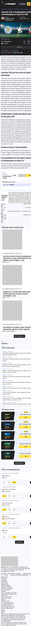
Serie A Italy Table (6, 598)
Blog (2, 612)
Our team (5, 574)
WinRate (3, 611)
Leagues (3, 599)
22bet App (3, 580)
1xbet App (3, 578)
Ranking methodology (19, 574)
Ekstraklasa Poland (6, 605)
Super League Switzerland (8, 607)
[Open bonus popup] (28, 4)
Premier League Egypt (7, 608)
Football (10, 9)
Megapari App (4, 584)
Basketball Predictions (7, 588)
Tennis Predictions (6, 590)
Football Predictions (6, 587)
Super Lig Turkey (5, 601)
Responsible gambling (26, 574)
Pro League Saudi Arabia (7, 604)
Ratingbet (3, 9)
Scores (3, 609)
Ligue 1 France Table (6, 597)
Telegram (23, 4)
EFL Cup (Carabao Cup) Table (8, 592)
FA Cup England (14, 51)
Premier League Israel (7, 602)
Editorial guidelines (13, 574)
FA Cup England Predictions (21, 9)
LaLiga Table (4, 595)
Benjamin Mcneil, (9, 18)
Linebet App (4, 582)
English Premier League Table (9, 594)
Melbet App (4, 581)
